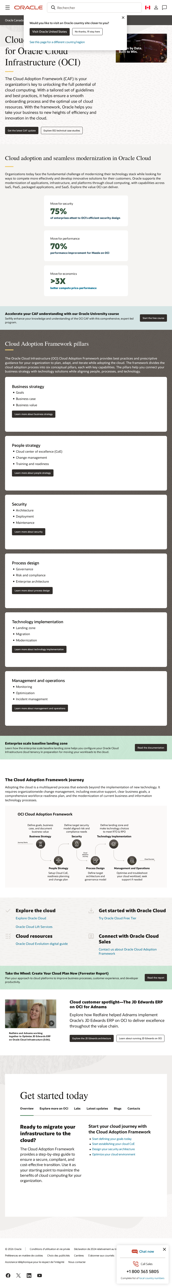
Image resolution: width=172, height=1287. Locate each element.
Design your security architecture (113, 1149)
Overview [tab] (27, 1108)
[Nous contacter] (164, 7)
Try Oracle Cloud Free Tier (117, 918)
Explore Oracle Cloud (31, 918)
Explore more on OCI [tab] (54, 1108)
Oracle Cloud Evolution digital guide (42, 943)
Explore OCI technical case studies (62, 130)
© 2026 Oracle (13, 1249)
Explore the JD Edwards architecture (91, 1038)
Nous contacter (77, 1262)
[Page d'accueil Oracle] (28, 7)
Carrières (79, 1255)
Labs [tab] (77, 1108)
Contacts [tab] (134, 1108)
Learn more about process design (32, 590)
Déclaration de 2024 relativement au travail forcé (101, 1249)
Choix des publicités (58, 1255)
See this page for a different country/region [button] (57, 42)
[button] (7, 7)
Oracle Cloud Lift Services (34, 927)
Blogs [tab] (117, 1108)
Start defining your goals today (112, 1139)
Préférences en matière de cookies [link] (24, 1255)
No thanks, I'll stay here (87, 31)
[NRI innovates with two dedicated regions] (141, 48)
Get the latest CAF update (22, 130)
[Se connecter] (156, 7)
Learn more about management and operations (40, 708)
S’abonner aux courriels (101, 1255)
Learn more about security (29, 531)
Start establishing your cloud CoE (113, 1144)
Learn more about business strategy (34, 414)
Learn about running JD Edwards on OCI (140, 1038)
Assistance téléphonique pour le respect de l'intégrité (34, 1262)
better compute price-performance (73, 288)
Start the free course (153, 318)
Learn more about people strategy (33, 472)
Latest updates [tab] (97, 1108)
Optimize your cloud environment (113, 1154)
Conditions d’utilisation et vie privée (50, 1249)
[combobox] (94, 8)
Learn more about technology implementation (39, 649)
